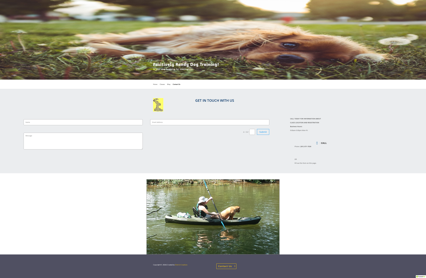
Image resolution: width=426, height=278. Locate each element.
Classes (162, 84)
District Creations (181, 265)
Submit (263, 131)
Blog (168, 84)
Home (155, 84)
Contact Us (176, 84)
